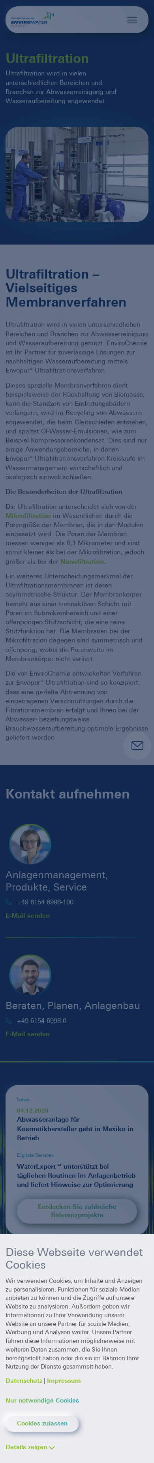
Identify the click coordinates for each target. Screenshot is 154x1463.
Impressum (64, 1380)
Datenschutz (24, 1380)
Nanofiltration (82, 561)
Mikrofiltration (28, 516)
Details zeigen (26, 1447)
